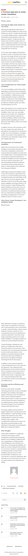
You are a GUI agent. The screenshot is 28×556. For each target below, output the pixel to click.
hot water (21, 486)
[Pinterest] (21, 493)
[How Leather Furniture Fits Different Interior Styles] (5, 534)
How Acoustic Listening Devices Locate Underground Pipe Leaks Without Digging (17, 509)
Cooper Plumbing (12, 486)
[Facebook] (13, 493)
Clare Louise (7, 17)
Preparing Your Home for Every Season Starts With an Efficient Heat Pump (17, 525)
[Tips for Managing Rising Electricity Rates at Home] (5, 518)
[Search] (26, 2)
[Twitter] (17, 493)
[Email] (24, 493)
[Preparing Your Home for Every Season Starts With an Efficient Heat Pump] (5, 526)
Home (3, 9)
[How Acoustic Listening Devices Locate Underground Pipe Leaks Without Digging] (5, 510)
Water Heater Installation (9, 488)
